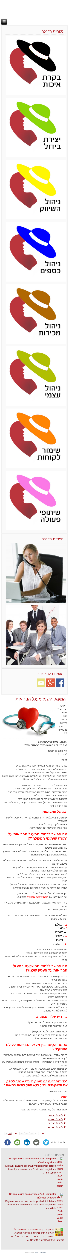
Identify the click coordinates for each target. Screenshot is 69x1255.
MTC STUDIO (40, 1252)
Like (9, 1133)
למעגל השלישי (55, 1119)
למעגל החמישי (55, 1127)
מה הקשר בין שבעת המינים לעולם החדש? (33, 1229)
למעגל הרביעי (55, 1123)
